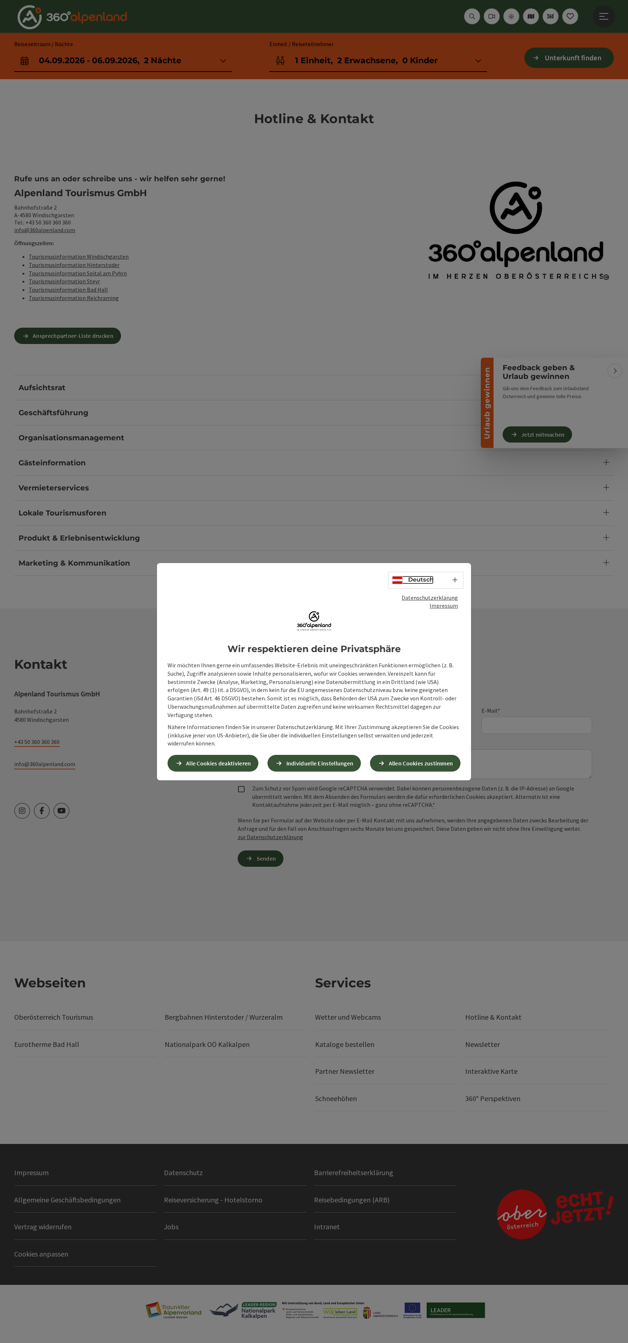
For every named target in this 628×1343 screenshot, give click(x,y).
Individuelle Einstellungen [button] (320, 762)
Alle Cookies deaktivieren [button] (218, 762)
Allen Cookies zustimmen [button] (421, 762)
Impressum (444, 605)
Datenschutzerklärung (430, 597)
